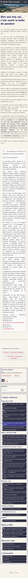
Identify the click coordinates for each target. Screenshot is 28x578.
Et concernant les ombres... (10, 494)
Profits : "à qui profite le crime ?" (12, 514)
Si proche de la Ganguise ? (10, 429)
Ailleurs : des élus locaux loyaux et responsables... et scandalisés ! (14, 471)
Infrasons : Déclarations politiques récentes (14, 492)
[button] (13, 352)
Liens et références (8, 549)
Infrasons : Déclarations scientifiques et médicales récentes (13, 489)
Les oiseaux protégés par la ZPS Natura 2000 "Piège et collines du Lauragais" (14, 529)
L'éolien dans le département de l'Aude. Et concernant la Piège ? (14, 456)
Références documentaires (10, 536)
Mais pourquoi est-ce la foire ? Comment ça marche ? (14, 415)
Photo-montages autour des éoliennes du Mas (14, 411)
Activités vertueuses (8, 544)
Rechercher (22, 390)
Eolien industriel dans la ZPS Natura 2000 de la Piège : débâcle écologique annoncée (14, 436)
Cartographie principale (9, 408)
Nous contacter (7, 561)
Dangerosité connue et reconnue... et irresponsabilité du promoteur (14, 443)
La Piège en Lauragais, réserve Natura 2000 (13, 405)
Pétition (17, 375)
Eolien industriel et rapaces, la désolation (14, 439)
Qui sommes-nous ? (8, 556)
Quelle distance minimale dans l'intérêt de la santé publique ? (14, 502)
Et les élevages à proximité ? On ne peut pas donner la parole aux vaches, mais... (14, 498)
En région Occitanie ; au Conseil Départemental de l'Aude (14, 460)
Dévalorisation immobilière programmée (13, 427)
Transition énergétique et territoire (12, 509)
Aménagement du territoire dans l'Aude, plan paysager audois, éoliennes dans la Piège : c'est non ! (14, 451)
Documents (6, 559)
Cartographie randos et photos (11, 546)
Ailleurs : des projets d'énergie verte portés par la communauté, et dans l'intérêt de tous (14, 476)
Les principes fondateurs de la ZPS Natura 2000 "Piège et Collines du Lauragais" (14, 533)
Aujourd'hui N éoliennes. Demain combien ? (14, 419)
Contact (17, 572)
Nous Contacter (6, 375)
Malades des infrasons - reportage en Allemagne (13, 484)
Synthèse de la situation (9, 520)
